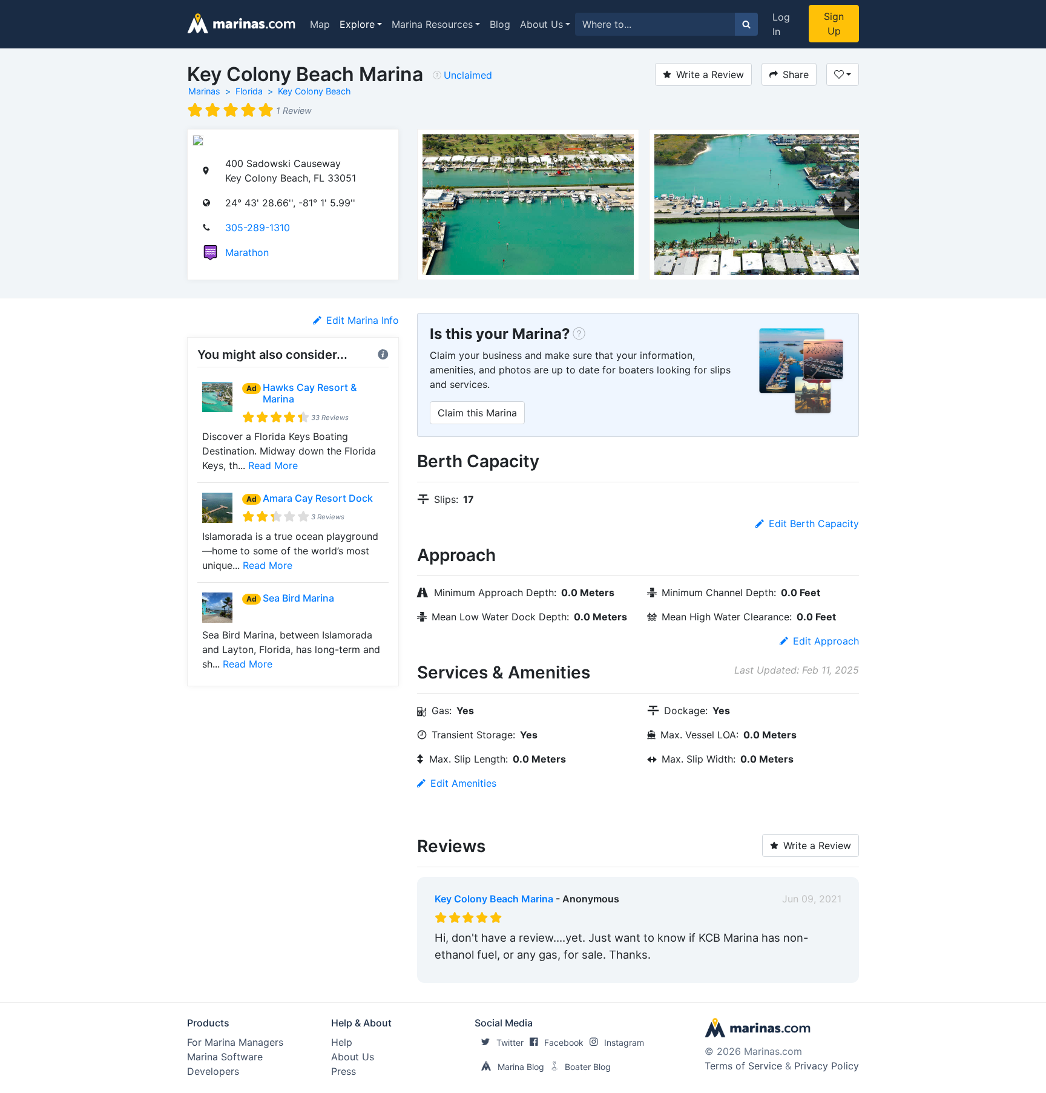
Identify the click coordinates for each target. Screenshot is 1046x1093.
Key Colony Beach (314, 91)
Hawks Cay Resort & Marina (310, 393)
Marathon (247, 252)
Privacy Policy (826, 1066)
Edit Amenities (463, 783)
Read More (273, 465)
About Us (541, 24)
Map (320, 24)
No (551, 971)
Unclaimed (468, 75)
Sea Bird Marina (298, 598)
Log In (781, 24)
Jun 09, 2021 (811, 899)
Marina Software (225, 1057)
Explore (357, 24)
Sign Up (834, 23)
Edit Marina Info (362, 320)
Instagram (624, 1042)
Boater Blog (588, 1067)
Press (343, 1071)
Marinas (204, 91)
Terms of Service (743, 1066)
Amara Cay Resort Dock (318, 498)
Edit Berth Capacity (814, 523)
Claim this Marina (477, 413)
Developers (213, 1071)
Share (796, 74)
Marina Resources (432, 24)
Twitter (510, 1042)
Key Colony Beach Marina (494, 899)
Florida (249, 91)
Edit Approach (826, 641)
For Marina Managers (235, 1042)
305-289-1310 (257, 228)
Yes (526, 971)
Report (825, 971)
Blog (500, 24)
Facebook (564, 1042)
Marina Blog (521, 1067)
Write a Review (710, 74)
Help (341, 1042)
